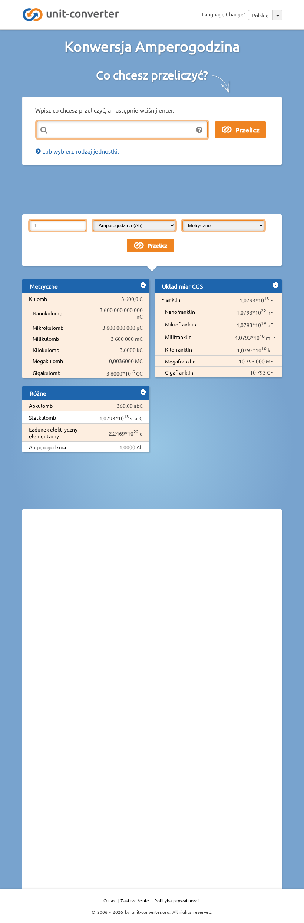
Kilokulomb (46, 349)
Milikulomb (46, 338)
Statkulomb (42, 417)
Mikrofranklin (180, 324)
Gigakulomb (46, 372)
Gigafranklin (179, 372)
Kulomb (38, 298)
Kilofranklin (178, 349)
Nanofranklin (180, 311)
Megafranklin (180, 361)
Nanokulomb (47, 313)
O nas (109, 900)
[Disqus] (152, 616)
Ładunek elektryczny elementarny (53, 432)
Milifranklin (178, 336)
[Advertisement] (157, 189)
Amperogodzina (47, 447)
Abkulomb (41, 405)
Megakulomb (48, 361)
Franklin (170, 299)
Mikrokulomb (48, 327)
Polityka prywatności (176, 900)
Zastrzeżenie (134, 900)
